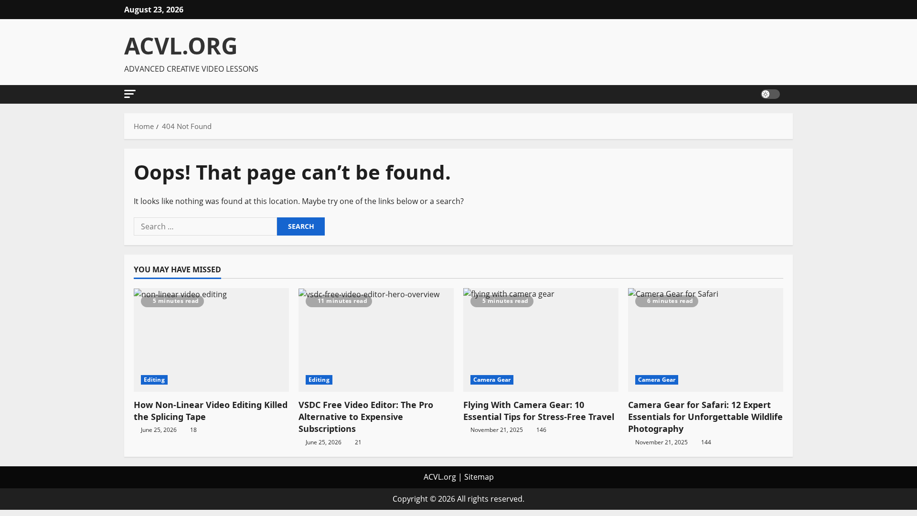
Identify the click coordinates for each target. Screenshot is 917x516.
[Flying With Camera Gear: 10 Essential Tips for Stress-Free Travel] (540, 340)
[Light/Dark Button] (770, 94)
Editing (154, 380)
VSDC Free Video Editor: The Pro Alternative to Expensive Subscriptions (366, 416)
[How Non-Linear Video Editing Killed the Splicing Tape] (211, 340)
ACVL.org (440, 477)
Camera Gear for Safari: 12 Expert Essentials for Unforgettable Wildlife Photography (705, 416)
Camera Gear (492, 380)
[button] (130, 94)
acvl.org (181, 45)
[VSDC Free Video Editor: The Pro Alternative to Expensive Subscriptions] (376, 340)
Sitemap (479, 477)
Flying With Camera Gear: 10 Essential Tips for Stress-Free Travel (538, 410)
